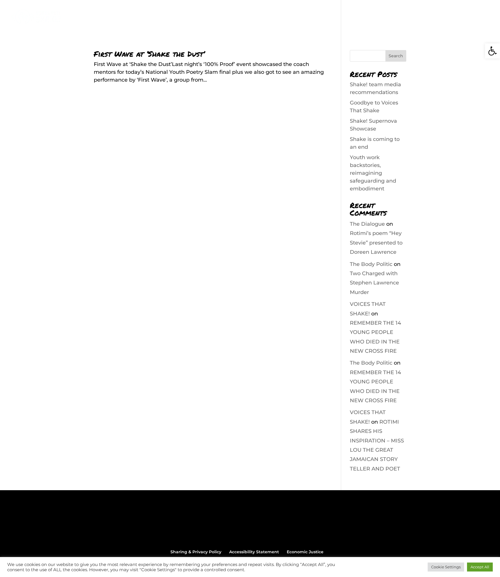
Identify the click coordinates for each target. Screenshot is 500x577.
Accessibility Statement (254, 551)
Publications (288, 17)
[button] (492, 50)
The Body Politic (371, 264)
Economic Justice (305, 551)
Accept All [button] (479, 567)
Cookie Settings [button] (446, 567)
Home (200, 17)
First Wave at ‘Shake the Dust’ (149, 53)
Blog (367, 17)
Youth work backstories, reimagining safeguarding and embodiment (373, 173)
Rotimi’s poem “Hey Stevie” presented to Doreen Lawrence (376, 242)
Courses (255, 17)
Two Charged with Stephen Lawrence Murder (374, 282)
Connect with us (426, 17)
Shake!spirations (332, 17)
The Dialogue (367, 224)
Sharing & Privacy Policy (195, 551)
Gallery (389, 17)
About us (226, 17)
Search (396, 55)
